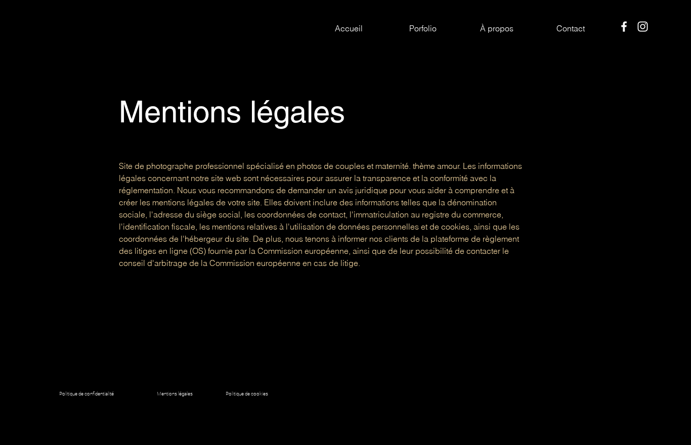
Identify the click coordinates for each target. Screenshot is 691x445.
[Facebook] (624, 26)
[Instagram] (643, 26)
